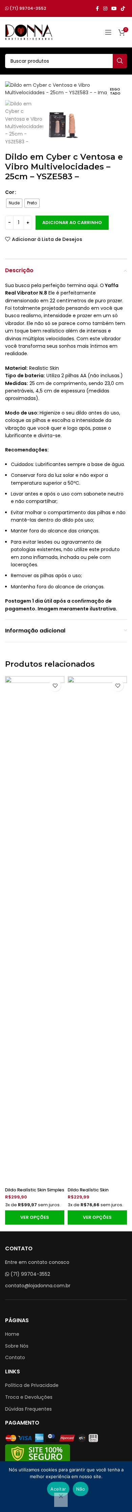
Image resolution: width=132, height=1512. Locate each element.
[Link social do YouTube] (114, 8)
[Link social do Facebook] (97, 8)
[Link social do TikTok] (123, 8)
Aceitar (58, 1489)
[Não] (61, 1500)
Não (80, 1489)
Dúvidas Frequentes (28, 1409)
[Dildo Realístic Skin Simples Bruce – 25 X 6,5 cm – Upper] (34, 930)
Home (12, 1334)
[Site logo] (28, 31)
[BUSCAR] (120, 61)
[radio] (14, 203)
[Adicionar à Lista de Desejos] (55, 685)
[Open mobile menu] (108, 32)
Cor (9, 192)
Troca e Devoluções (28, 1397)
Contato (15, 1357)
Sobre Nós (16, 1346)
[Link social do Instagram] (105, 8)
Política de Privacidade (32, 1385)
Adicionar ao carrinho (72, 222)
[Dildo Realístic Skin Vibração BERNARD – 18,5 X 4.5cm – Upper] (97, 930)
